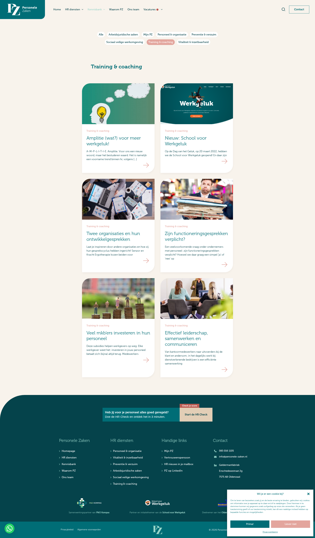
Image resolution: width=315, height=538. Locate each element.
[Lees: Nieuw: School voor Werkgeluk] (196, 103)
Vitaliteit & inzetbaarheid (193, 42)
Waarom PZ (69, 470)
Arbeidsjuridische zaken (123, 34)
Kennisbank (69, 464)
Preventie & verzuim (204, 34)
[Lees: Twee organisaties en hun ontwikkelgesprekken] (118, 199)
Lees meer (146, 165)
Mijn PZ (147, 34)
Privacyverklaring (270, 532)
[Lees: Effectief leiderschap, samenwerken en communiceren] (196, 298)
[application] (81, 9)
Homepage (68, 451)
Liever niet (290, 524)
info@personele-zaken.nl (233, 456)
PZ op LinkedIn (173, 470)
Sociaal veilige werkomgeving (124, 42)
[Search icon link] (283, 10)
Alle (101, 34)
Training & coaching (160, 42)
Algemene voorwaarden (89, 529)
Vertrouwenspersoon (177, 457)
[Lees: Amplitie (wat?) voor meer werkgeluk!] (118, 103)
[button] (308, 494)
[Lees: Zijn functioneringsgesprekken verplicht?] (196, 199)
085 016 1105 (226, 450)
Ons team (68, 477)
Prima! (250, 524)
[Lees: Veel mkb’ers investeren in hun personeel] (118, 298)
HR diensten (69, 457)
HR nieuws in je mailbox (178, 464)
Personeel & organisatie (172, 34)
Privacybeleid (67, 529)
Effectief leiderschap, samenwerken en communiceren (186, 338)
